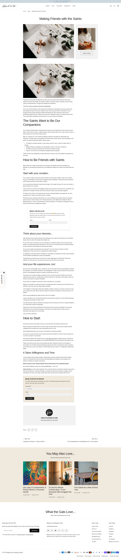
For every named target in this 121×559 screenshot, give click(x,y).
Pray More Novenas (51, 338)
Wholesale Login (96, 536)
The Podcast (112, 539)
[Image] (86, 39)
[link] (28, 429)
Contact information (114, 556)
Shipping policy (105, 556)
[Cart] (118, 5)
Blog (29, 11)
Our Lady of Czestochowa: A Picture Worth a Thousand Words (34, 489)
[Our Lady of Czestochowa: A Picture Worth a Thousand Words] (35, 473)
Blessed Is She (9, 552)
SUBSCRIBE (34, 226)
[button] (2, 279)
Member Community (114, 541)
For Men (94, 541)
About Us (94, 529)
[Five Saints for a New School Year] (86, 473)
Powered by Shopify (18, 552)
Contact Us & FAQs (96, 531)
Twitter (110, 536)
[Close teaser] (4, 272)
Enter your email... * (8, 530)
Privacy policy (88, 556)
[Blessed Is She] (9, 6)
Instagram (111, 531)
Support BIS (95, 526)
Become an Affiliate (96, 534)
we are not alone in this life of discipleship (40, 106)
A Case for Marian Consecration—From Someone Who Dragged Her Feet (60, 490)
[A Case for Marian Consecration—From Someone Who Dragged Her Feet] (60, 473)
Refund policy (80, 556)
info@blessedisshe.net (52, 526)
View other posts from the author (49, 420)
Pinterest (111, 534)
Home (24, 11)
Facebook (111, 529)
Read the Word (87, 53)
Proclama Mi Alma (96, 539)
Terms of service (96, 556)
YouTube (111, 526)
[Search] (110, 5)
